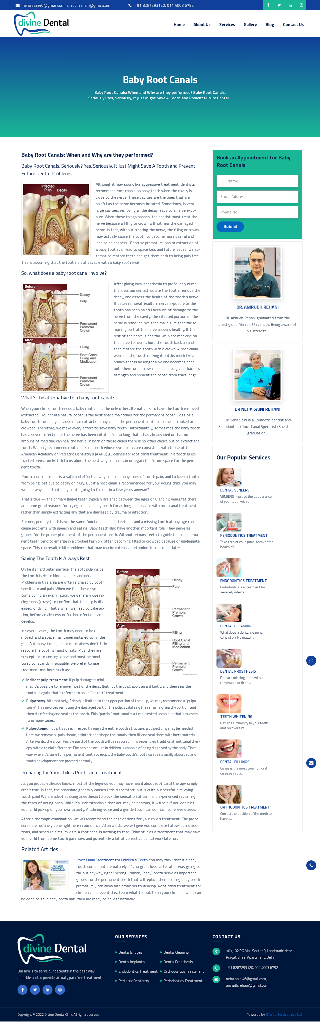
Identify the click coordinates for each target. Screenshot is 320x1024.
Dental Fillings (235, 762)
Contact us (293, 24)
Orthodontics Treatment (245, 807)
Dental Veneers (235, 490)
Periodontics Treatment (244, 535)
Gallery (250, 24)
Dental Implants (132, 962)
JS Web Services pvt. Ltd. (284, 1014)
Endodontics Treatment (243, 581)
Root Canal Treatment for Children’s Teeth (112, 860)
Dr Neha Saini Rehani (257, 409)
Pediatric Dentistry (134, 981)
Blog (270, 24)
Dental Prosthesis (238, 671)
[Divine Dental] (42, 23)
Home (179, 24)
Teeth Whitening (236, 716)
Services (227, 24)
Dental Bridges (130, 952)
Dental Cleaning (235, 626)
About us (202, 24)
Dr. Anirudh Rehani (257, 307)
